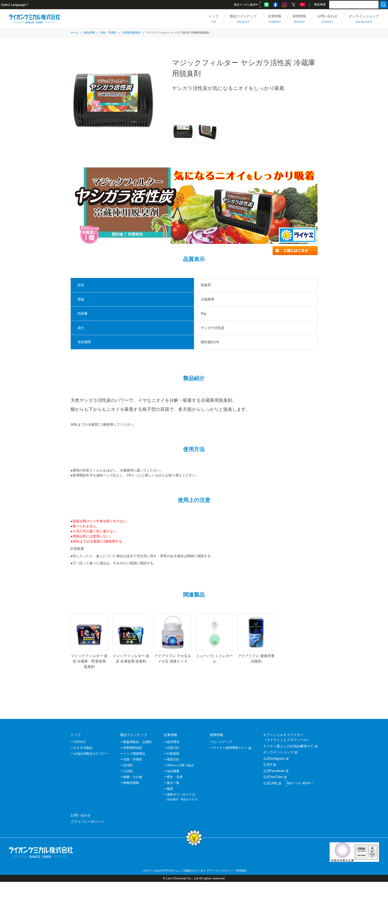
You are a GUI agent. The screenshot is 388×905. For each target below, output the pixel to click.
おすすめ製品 (83, 747)
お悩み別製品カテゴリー (91, 753)
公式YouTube (273, 777)
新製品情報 (131, 783)
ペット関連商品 (134, 753)
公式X (267, 764)
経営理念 (173, 742)
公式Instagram (274, 758)
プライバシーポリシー (87, 821)
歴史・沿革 (175, 777)
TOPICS (79, 742)
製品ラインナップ (133, 735)
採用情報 (216, 735)
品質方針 (173, 747)
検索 (383, 5)
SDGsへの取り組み (180, 765)
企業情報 (170, 735)
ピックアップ (222, 742)
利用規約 (241, 870)
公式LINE (270, 783)
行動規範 (173, 753)
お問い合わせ (81, 815)
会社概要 (173, 771)
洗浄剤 (128, 765)
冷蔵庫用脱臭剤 (131, 32)
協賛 (170, 788)
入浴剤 (128, 771)
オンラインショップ (278, 752)
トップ (76, 735)
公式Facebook (273, 771)
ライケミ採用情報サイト (230, 747)
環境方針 (173, 759)
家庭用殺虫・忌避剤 (137, 742)
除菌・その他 (132, 777)
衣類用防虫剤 (132, 747)
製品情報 (89, 32)
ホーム (75, 32)
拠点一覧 (173, 783)
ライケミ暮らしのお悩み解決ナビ (288, 746)
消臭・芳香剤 (108, 32)
